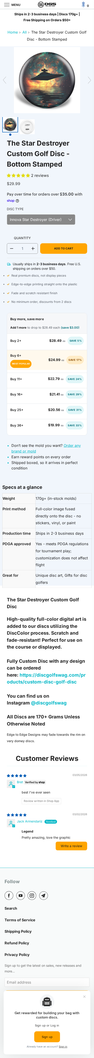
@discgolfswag (49, 703)
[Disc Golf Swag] (47, 4)
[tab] (10, 128)
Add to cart (63, 248)
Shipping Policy (18, 931)
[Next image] (90, 80)
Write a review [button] (71, 846)
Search (11, 908)
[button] (19, 175)
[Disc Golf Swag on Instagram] (33, 895)
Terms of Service (20, 920)
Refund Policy (17, 943)
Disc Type (15, 209)
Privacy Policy (17, 954)
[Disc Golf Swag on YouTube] (21, 895)
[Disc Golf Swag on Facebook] (10, 895)
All (24, 32)
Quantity (22, 238)
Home (13, 32)
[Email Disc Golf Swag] (44, 895)
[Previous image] (3, 80)
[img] (16, 776)
